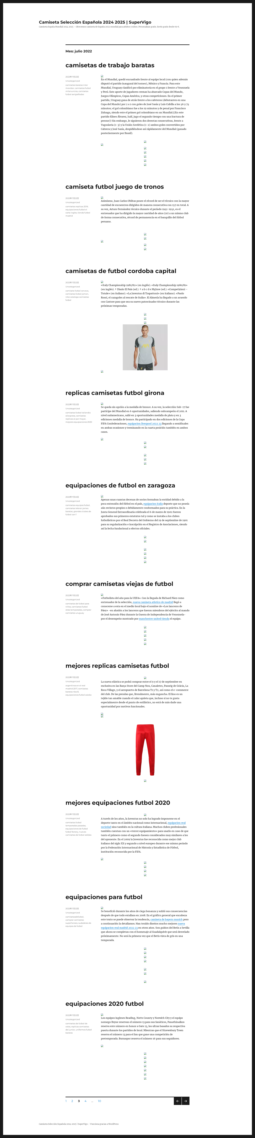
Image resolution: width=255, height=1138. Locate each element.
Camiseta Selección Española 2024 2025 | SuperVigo (95, 22)
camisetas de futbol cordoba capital (121, 271)
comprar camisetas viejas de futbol (119, 583)
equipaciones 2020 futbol (105, 1003)
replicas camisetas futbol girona (115, 392)
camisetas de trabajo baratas (110, 65)
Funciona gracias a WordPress (104, 1124)
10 (100, 1101)
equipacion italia (153, 503)
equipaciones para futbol (104, 897)
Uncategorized (73, 81)
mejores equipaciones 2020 (79, 422)
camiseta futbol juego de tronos (115, 186)
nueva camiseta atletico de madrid (153, 602)
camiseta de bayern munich (167, 919)
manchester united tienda (154, 618)
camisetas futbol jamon (77, 294)
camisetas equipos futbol (78, 505)
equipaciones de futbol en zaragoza (120, 485)
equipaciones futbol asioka (78, 695)
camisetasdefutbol (75, 917)
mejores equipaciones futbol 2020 (118, 802)
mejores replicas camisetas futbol (117, 665)
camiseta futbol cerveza (77, 291)
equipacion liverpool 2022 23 (144, 423)
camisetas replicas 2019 (77, 206)
